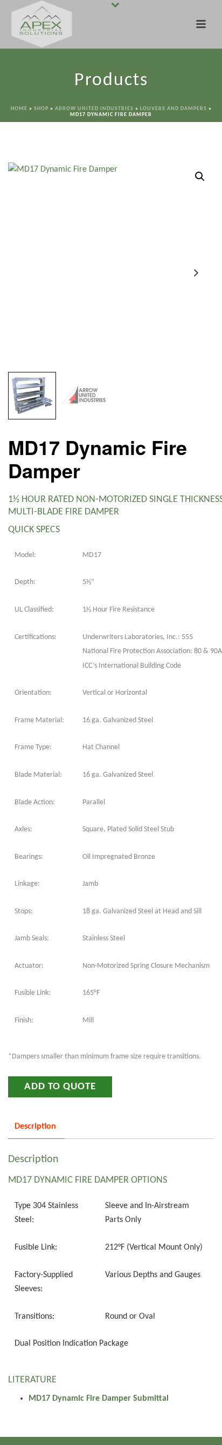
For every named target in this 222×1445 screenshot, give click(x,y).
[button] (200, 176)
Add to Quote (60, 1087)
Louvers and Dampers (173, 109)
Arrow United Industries (94, 109)
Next (196, 273)
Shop (41, 109)
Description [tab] (35, 1126)
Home (19, 109)
